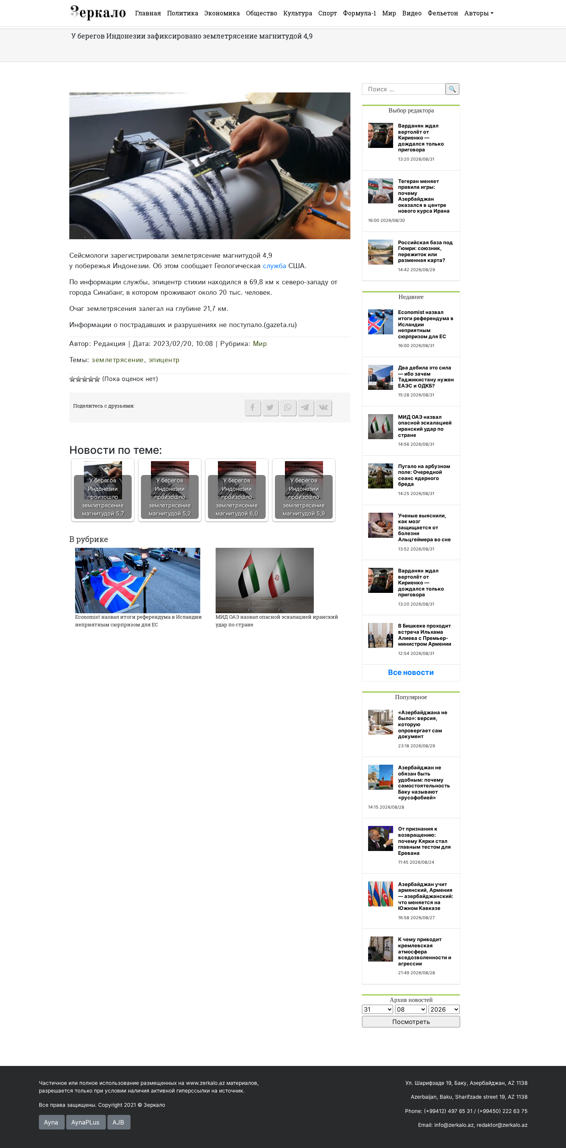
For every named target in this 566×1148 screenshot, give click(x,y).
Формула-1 (359, 13)
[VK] (323, 407)
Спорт (327, 13)
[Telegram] (306, 407)
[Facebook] (252, 407)
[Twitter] (270, 407)
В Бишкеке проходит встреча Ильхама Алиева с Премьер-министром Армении (424, 635)
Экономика (222, 13)
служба (274, 266)
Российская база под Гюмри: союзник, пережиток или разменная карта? (425, 251)
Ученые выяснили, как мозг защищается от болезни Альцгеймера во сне (424, 527)
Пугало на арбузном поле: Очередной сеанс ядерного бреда (424, 475)
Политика (182, 13)
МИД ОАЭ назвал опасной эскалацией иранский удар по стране (425, 426)
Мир (389, 13)
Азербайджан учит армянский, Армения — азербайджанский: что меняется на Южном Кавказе (425, 896)
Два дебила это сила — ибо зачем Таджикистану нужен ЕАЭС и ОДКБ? (426, 376)
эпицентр (164, 360)
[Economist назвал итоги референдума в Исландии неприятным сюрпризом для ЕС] (137, 580)
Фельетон (443, 13)
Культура (297, 13)
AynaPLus (85, 1122)
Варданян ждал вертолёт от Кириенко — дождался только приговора (421, 138)
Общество (261, 13)
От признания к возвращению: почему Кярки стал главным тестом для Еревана (424, 841)
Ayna (51, 1122)
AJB (118, 1122)
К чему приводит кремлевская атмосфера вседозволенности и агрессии (424, 951)
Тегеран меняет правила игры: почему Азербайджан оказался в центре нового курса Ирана (424, 196)
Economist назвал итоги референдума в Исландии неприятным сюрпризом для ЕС (138, 620)
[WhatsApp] (288, 407)
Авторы (476, 13)
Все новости (411, 672)
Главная (148, 13)
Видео (412, 13)
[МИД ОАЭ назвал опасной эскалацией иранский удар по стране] (265, 580)
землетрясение (118, 360)
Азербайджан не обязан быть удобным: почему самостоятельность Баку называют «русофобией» (424, 782)
